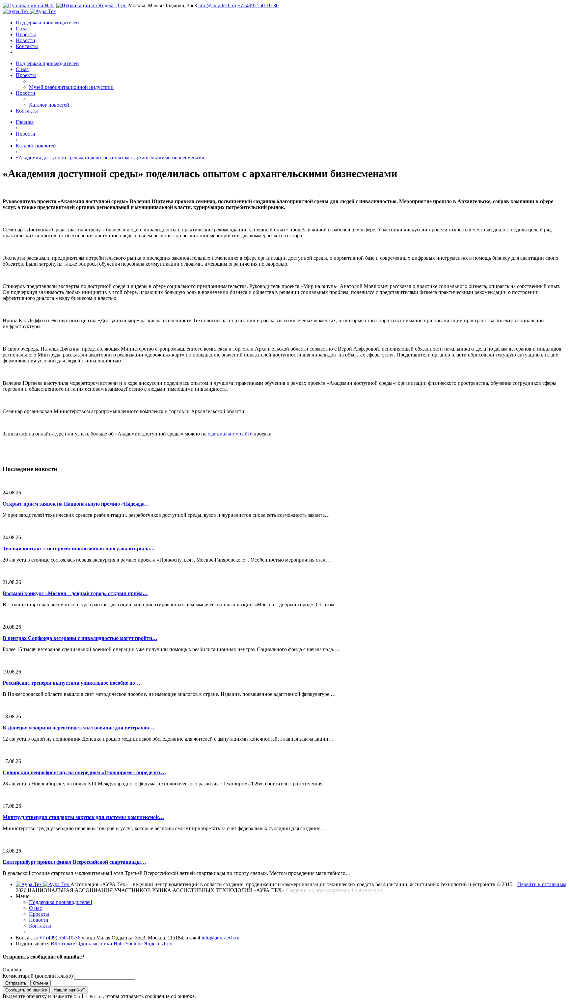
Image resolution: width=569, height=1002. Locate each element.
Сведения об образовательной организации (335, 890)
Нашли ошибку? (69, 990)
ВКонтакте (63, 943)
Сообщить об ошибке (26, 990)
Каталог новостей (49, 105)
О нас (22, 28)
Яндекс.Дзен (158, 943)
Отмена (40, 983)
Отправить (15, 983)
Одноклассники (95, 943)
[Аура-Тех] (16, 11)
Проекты (26, 34)
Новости (25, 40)
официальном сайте (230, 433)
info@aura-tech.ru (217, 5)
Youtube (134, 943)
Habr (119, 943)
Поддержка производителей (47, 22)
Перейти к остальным (541, 884)
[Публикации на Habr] (29, 5)
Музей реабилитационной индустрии (71, 87)
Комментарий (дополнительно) (38, 976)
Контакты (27, 46)
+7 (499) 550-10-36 (258, 5)
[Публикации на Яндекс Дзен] (91, 5)
